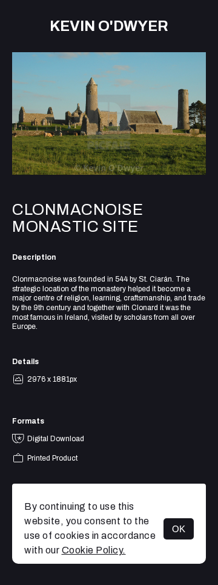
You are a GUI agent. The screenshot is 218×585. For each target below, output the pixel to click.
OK (178, 529)
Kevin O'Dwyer (109, 26)
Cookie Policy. (94, 550)
